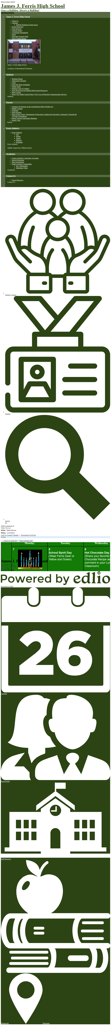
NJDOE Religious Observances (27, 25)
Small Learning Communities (22, 164)
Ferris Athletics (17, 132)
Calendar (15, 23)
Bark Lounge (16, 92)
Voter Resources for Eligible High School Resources (30, 90)
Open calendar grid (25, 541)
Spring (18, 138)
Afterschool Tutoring (19, 81)
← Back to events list (9, 541)
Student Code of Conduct (20, 89)
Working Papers (17, 79)
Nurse (14, 35)
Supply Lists (16, 120)
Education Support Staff (20, 36)
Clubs (14, 83)
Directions (46, 1023)
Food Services (16, 29)
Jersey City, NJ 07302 (8, 565)
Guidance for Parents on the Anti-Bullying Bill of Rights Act (32, 107)
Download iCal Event (28, 535)
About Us (15, 21)
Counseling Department (20, 33)
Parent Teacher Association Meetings (24, 118)
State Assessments (18, 162)
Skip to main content (8, 2)
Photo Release (16, 112)
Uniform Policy (17, 31)
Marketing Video (22, 168)
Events (3, 537)
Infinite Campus (17, 109)
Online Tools (16, 87)
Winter (18, 136)
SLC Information (22, 166)
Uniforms (15, 111)
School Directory (17, 27)
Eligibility (19, 142)
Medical (19, 140)
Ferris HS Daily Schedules (21, 85)
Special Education (18, 160)
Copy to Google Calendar (10, 535)
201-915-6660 (6, 568)
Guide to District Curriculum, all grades (25, 158)
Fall (17, 134)
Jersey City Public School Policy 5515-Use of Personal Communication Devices (39, 94)
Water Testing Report (19, 38)
